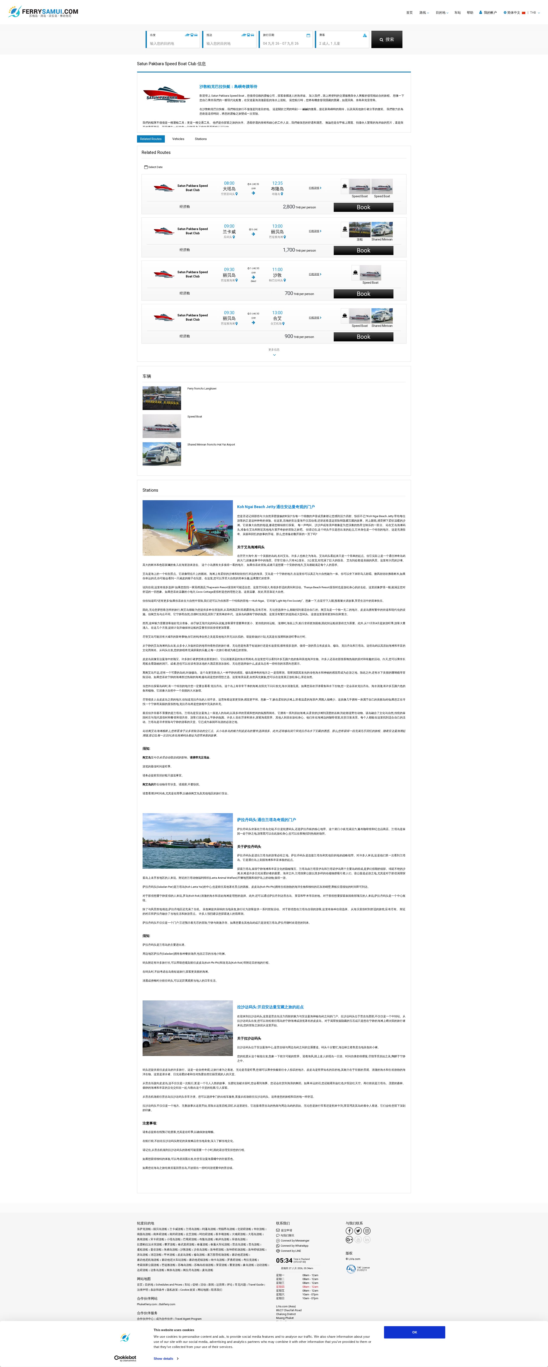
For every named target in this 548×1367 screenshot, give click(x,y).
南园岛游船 (144, 1234)
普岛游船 (254, 1244)
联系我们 (216, 1289)
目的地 (149, 1284)
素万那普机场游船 (218, 1254)
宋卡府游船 (157, 1239)
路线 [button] (423, 13)
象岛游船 (248, 1265)
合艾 (277, 318)
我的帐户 (490, 13)
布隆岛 (277, 188)
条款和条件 (157, 1289)
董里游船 (235, 1265)
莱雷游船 (221, 1265)
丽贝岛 (277, 231)
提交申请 (286, 1230)
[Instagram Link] (367, 1230)
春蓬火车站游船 (220, 1244)
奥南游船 (142, 1239)
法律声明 (142, 1289)
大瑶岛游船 (255, 1234)
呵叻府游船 (206, 1234)
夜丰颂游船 (222, 1234)
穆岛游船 (199, 1254)
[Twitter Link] (358, 1230)
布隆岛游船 (206, 1239)
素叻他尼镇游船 (198, 1259)
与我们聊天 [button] (287, 1235)
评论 (229, 1284)
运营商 (220, 1284)
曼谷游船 (156, 1249)
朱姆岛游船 (171, 1249)
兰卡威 (229, 231)
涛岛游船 (142, 1254)
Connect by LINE (291, 1250)
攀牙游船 (170, 1244)
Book (363, 207)
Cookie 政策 (187, 1289)
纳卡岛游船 (218, 1259)
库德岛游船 (239, 1239)
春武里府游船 (186, 1244)
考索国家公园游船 (148, 1265)
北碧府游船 (244, 1229)
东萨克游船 (144, 1229)
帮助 (470, 13)
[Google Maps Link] (349, 1239)
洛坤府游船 (217, 1249)
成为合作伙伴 (164, 1318)
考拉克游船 (250, 1259)
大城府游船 (239, 1234)
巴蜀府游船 (190, 1239)
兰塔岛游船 (193, 1229)
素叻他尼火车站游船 (174, 1259)
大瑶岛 (229, 188)
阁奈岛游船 (174, 1270)
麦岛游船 (207, 1270)
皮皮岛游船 (184, 1254)
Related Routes (151, 139)
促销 (195, 1284)
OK (414, 1332)
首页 (409, 13)
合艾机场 (276, 323)
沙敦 (277, 275)
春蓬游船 (202, 1244)
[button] (522, 13)
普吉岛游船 (239, 1244)
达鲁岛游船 (157, 1270)
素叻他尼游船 (240, 1254)
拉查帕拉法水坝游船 (149, 1244)
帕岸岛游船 (222, 1239)
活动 (203, 1284)
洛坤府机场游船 (236, 1249)
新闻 (211, 1284)
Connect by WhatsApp (294, 1245)
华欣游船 (259, 1229)
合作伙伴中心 (145, 1318)
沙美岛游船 (201, 1249)
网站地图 (203, 1289)
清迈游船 (156, 1254)
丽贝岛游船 (160, 1229)
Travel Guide (256, 1284)
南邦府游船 (176, 1234)
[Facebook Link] (349, 1230)
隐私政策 (172, 1289)
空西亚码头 (228, 194)
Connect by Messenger (295, 1240)
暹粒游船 (142, 1249)
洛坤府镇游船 (256, 1249)
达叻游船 (262, 1265)
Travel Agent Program (188, 1318)
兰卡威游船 (176, 1229)
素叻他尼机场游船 (148, 1259)
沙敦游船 (185, 1249)
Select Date (155, 167)
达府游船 (142, 1270)
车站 (457, 13)
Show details (163, 1358)
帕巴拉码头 (276, 280)
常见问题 (240, 1284)
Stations (201, 139)
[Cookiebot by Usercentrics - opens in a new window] (125, 1358)
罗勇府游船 (234, 1259)
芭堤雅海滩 (276, 237)
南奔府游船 (160, 1234)
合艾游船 (191, 1234)
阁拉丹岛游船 (191, 1270)
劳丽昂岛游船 (226, 1229)
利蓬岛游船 (209, 1229)
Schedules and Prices (169, 1284)
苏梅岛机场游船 (204, 1265)
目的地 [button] (440, 13)
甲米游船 (169, 1254)
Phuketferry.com (147, 1304)
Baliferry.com (167, 1304)
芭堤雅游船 (169, 1265)
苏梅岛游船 (185, 1265)
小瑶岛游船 (174, 1239)
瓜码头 (228, 237)
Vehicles (178, 139)
